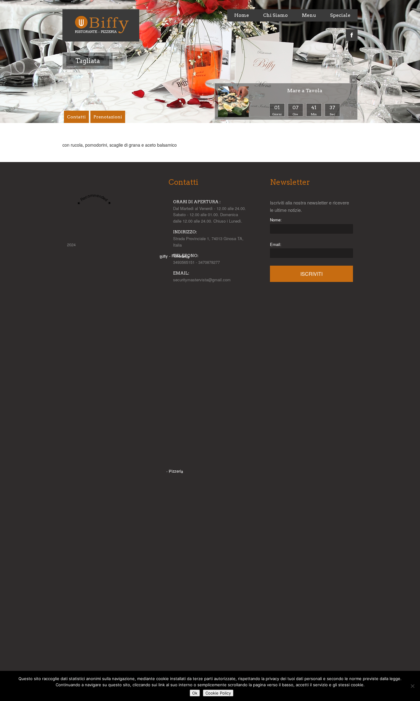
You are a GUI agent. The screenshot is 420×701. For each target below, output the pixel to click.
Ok (194, 693)
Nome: (276, 220)
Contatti (76, 116)
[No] (412, 686)
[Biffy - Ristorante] (174, 462)
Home (241, 15)
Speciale (340, 15)
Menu (309, 15)
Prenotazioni (107, 116)
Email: (275, 244)
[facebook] (352, 31)
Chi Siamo (275, 15)
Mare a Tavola (304, 90)
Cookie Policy (218, 693)
